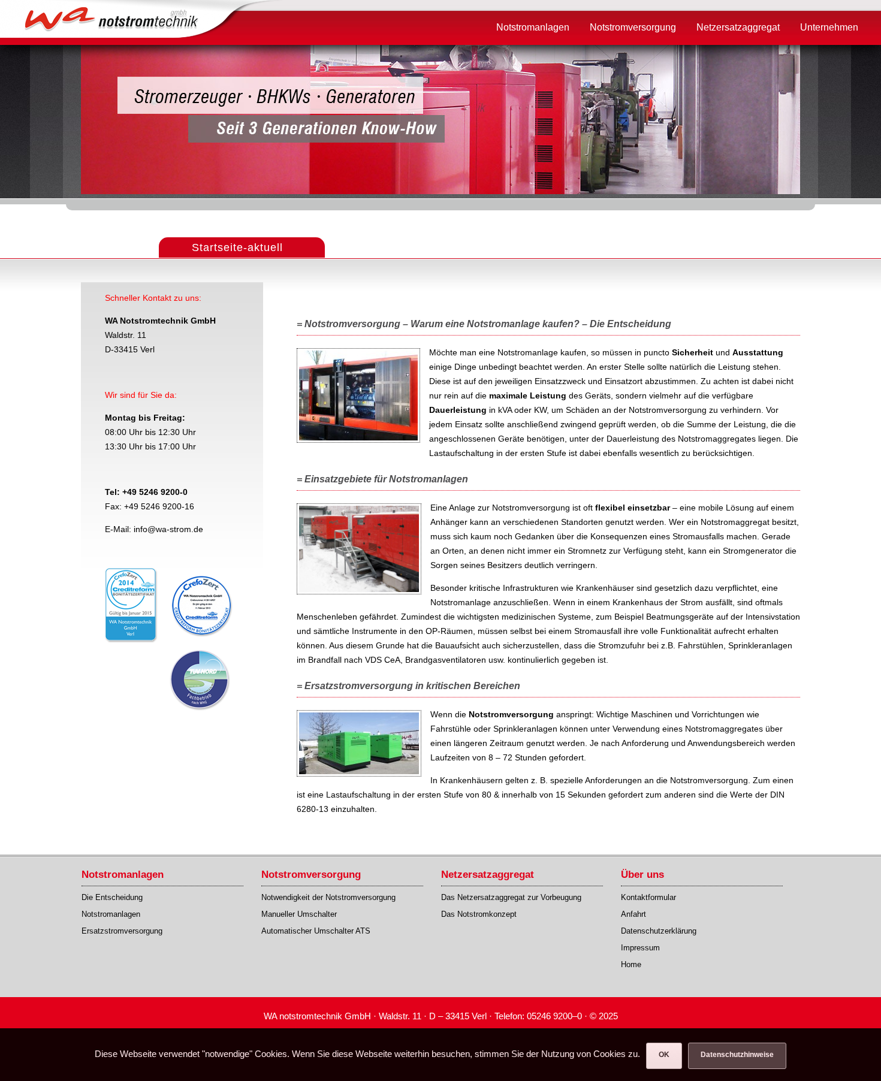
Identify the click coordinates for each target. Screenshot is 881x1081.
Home (631, 964)
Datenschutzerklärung (658, 930)
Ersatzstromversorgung (122, 930)
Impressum (640, 947)
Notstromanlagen (111, 914)
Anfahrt (633, 914)
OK (664, 1054)
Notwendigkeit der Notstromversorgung (328, 897)
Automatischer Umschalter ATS (315, 930)
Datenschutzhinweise (737, 1054)
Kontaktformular (648, 897)
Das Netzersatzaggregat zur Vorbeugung (511, 897)
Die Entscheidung (112, 897)
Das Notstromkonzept (479, 914)
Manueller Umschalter (299, 914)
